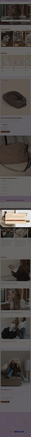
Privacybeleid (23, 214)
